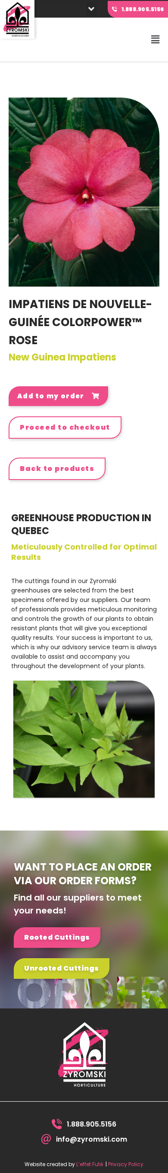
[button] (91, 9)
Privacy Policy (125, 1164)
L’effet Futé (89, 1164)
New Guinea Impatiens (62, 357)
